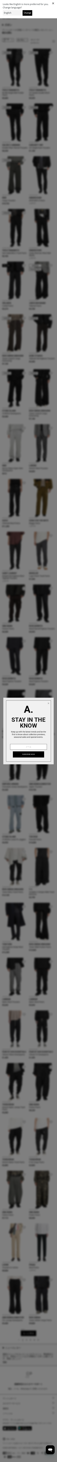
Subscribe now (28, 754)
